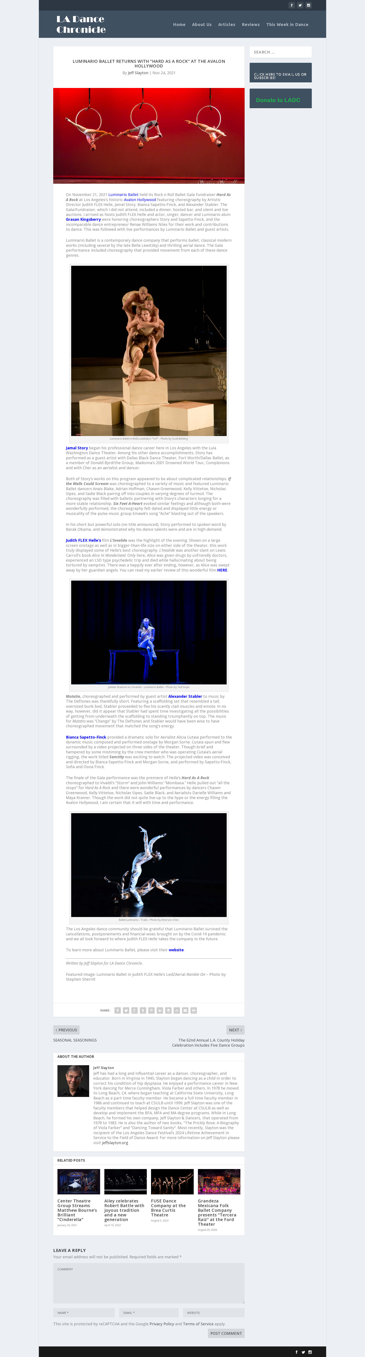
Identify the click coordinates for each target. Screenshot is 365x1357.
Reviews (251, 25)
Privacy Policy (162, 1323)
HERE (222, 570)
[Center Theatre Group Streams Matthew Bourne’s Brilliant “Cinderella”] (78, 1182)
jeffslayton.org (115, 1142)
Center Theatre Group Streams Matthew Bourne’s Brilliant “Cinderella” (77, 1210)
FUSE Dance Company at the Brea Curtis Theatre (168, 1208)
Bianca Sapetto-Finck (86, 737)
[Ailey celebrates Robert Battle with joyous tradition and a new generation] (125, 1182)
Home (179, 25)
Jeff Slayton (138, 72)
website (176, 949)
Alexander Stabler (185, 696)
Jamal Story (77, 447)
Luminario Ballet (123, 194)
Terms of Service (198, 1323)
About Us (202, 25)
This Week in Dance (287, 25)
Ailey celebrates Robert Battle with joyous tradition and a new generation (124, 1210)
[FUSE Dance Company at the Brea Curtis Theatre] (172, 1182)
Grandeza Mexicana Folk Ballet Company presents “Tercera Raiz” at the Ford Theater (217, 1212)
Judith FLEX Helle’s (83, 540)
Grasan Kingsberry (83, 219)
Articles (227, 25)
